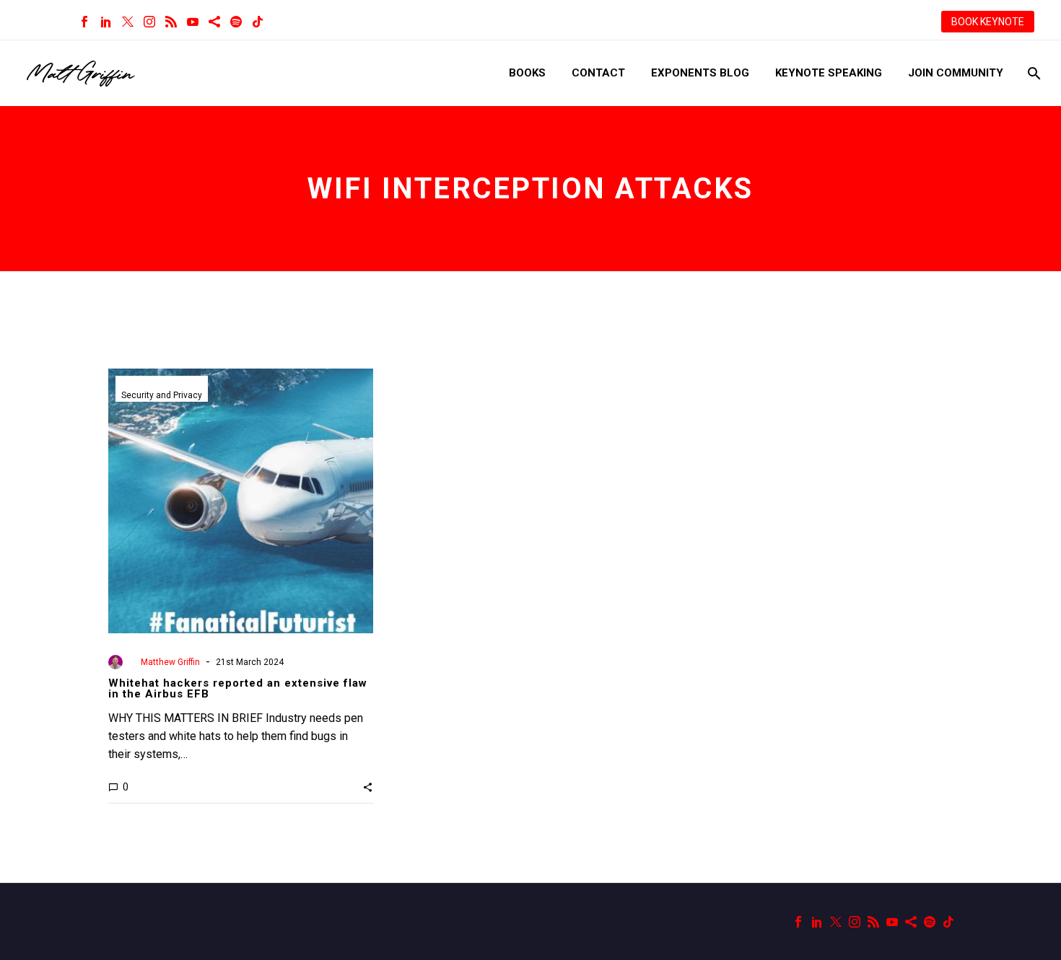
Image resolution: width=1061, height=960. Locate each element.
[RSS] (171, 21)
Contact (598, 72)
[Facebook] (84, 21)
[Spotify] (236, 21)
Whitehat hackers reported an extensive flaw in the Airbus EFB (237, 688)
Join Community (955, 72)
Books (527, 72)
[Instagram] (149, 21)
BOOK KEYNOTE (987, 21)
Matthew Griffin (170, 662)
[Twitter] (128, 21)
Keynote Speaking (828, 72)
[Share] (214, 21)
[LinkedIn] (106, 21)
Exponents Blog (700, 72)
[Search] (1032, 73)
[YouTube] (193, 21)
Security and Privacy (161, 395)
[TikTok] (257, 21)
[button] (367, 786)
